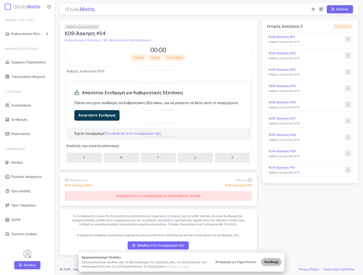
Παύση (155, 57)
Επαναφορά (175, 57)
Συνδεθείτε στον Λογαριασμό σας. (134, 134)
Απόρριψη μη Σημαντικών (235, 262)
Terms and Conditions (339, 269)
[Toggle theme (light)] (313, 9)
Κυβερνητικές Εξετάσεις (83, 40)
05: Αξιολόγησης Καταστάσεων (127, 40)
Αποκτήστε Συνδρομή (97, 115)
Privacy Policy (179, 266)
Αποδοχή (271, 262)
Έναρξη (139, 57)
